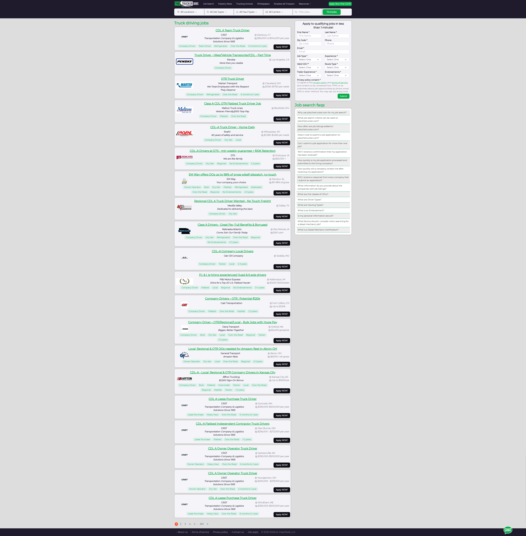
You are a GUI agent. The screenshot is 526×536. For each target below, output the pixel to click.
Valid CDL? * (303, 64)
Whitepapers (263, 4)
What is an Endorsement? (311, 210)
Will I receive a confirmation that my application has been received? (322, 153)
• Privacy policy (220, 532)
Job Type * (302, 56)
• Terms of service (199, 532)
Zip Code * (302, 40)
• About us (182, 532)
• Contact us (237, 532)
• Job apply (252, 532)
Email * (300, 48)
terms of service (340, 82)
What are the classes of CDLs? (313, 194)
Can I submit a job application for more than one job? (322, 145)
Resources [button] (304, 4)
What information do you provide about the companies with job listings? (320, 187)
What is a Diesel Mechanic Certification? (318, 229)
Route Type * (331, 64)
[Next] (207, 524)
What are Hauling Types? (310, 205)
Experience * (331, 56)
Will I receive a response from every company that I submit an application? (323, 179)
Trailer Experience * (307, 72)
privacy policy (320, 82)
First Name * (303, 32)
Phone (328, 40)
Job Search (208, 4)
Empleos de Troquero (284, 4)
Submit (343, 96)
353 (202, 524)
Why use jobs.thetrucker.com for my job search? (322, 112)
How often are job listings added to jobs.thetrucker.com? (315, 128)
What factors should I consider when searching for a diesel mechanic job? (323, 223)
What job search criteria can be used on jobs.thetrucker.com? (318, 119)
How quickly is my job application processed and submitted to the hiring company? (322, 162)
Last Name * (331, 32)
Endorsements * (333, 72)
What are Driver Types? (309, 199)
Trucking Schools (244, 4)
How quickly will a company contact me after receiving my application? (321, 170)
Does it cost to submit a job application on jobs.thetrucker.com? (319, 136)
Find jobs (332, 12)
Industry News (225, 4)
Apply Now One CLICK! (340, 4)
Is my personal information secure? (315, 215)
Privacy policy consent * (309, 80)
